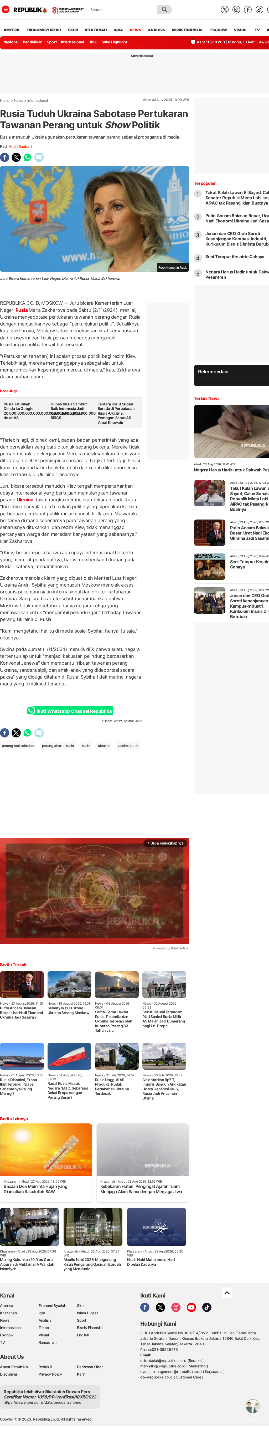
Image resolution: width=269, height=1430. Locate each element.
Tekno (44, 1327)
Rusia (21, 310)
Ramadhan (47, 1342)
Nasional (11, 42)
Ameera (6, 1305)
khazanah (96, 30)
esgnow (218, 30)
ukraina (104, 746)
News (18, 100)
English (83, 1335)
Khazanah (8, 1313)
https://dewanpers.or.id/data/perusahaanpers (42, 1402)
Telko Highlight (114, 42)
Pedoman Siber (89, 1367)
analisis (156, 30)
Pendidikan (33, 42)
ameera (11, 30)
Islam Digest (87, 1313)
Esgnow (7, 1335)
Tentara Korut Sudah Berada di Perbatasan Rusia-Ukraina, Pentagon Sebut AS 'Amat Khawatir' (116, 413)
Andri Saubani (20, 146)
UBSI (93, 42)
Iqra (42, 1313)
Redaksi (45, 1367)
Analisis (45, 1320)
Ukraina (24, 499)
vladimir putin (128, 746)
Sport (52, 42)
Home (4, 100)
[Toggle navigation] (5, 9)
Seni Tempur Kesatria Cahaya (234, 256)
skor (73, 30)
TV (257, 30)
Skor (81, 1305)
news (135, 30)
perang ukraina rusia (58, 746)
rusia (86, 746)
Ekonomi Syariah (44, 30)
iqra (118, 30)
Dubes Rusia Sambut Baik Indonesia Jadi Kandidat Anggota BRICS (69, 411)
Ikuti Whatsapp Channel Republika (74, 711)
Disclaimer (8, 1374)
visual (240, 30)
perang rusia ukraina (18, 746)
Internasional (72, 42)
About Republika (14, 1367)
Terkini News (207, 398)
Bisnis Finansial (187, 30)
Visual (44, 1335)
